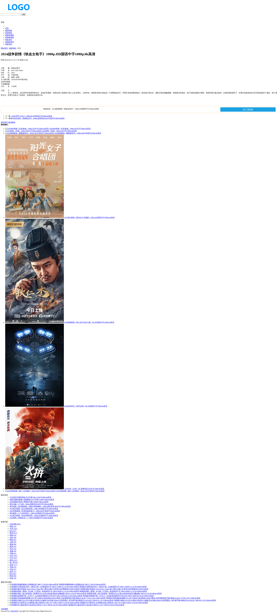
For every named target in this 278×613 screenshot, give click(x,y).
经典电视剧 (9, 37)
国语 (13, 560)
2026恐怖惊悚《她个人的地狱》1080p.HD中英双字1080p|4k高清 (80, 491)
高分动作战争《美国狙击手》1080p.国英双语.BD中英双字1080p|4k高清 (37, 118)
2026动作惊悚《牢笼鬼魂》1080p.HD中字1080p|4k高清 (70, 129)
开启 (13, 549)
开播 (13, 553)
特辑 (13, 535)
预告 (13, 540)
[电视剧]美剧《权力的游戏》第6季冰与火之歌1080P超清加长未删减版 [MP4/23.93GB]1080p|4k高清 (124, 593)
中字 (13, 558)
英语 (13, 565)
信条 (13, 578)
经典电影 (8, 33)
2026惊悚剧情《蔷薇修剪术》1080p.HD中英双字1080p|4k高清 (77, 133)
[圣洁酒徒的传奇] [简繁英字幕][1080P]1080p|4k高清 (29, 502)
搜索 (23, 14)
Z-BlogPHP (14, 611)
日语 (13, 569)
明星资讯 (8, 44)
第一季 (14, 562)
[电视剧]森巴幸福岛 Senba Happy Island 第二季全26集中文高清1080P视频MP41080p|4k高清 (114, 589)
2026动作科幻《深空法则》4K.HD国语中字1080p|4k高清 (85, 406)
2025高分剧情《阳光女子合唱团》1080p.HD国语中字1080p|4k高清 (89, 217)
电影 (13, 526)
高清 (13, 533)
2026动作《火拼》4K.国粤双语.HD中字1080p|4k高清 (84, 489)
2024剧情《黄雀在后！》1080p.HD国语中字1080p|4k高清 (31, 518)
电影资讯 (8, 40)
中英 (13, 529)
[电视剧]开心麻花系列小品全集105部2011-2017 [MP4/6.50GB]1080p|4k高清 (96, 605)
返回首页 (4, 122)
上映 (13, 542)
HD (13, 574)
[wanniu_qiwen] (18, 12)
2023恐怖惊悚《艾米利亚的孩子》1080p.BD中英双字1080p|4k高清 (35, 511)
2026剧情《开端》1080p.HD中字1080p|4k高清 (59, 131)
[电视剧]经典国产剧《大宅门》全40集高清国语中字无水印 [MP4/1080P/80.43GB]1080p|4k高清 (118, 596)
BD (13, 531)
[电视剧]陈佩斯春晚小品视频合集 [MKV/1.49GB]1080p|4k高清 (82, 584)
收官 (13, 572)
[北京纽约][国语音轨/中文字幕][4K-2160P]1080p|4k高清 (30, 497)
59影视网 (4, 609)
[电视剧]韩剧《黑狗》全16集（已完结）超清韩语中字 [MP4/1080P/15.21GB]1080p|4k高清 (113, 591)
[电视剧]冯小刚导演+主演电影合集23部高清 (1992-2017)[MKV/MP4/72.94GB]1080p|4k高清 (114, 603)
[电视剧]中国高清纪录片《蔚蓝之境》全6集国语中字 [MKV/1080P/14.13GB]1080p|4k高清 (113, 587)
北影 (13, 537)
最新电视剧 (9, 35)
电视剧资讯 (9, 42)
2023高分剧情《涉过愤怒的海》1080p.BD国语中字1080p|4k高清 (34, 509)
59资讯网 (15, 524)
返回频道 (11, 122)
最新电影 (8, 30)
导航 (2, 22)
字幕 (13, 567)
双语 (13, 576)
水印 (13, 556)
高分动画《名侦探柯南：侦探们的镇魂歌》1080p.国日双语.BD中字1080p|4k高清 (40, 506)
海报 (13, 544)
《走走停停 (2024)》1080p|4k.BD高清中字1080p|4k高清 (31, 116)
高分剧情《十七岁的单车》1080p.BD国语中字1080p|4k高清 (32, 513)
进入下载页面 (248, 109)
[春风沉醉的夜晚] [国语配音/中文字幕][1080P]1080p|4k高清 (32, 499)
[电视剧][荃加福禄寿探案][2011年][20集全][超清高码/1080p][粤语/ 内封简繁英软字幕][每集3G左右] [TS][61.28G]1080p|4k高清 (153, 598)
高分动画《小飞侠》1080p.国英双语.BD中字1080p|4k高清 (31, 504)
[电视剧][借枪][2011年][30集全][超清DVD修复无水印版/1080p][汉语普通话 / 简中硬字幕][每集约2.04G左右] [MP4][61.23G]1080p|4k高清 (165, 600)
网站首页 (4, 48)
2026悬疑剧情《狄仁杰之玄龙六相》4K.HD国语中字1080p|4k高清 (89, 322)
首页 (7, 28)
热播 (13, 551)
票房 (13, 546)
